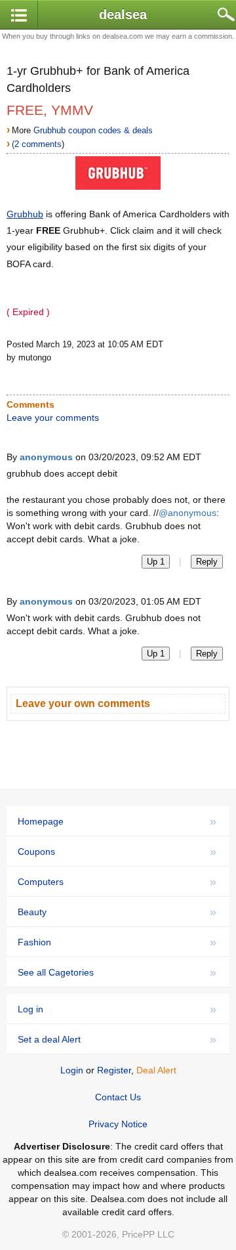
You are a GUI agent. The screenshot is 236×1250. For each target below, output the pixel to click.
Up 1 (156, 562)
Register (114, 1070)
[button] (19, 15)
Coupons (117, 851)
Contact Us (118, 1097)
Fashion (117, 942)
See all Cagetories (117, 972)
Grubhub (25, 214)
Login (71, 1070)
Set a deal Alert (117, 1039)
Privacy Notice (118, 1124)
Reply (207, 562)
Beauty (117, 911)
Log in (117, 1009)
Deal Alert (156, 1070)
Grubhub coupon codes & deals (93, 130)
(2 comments (37, 144)
